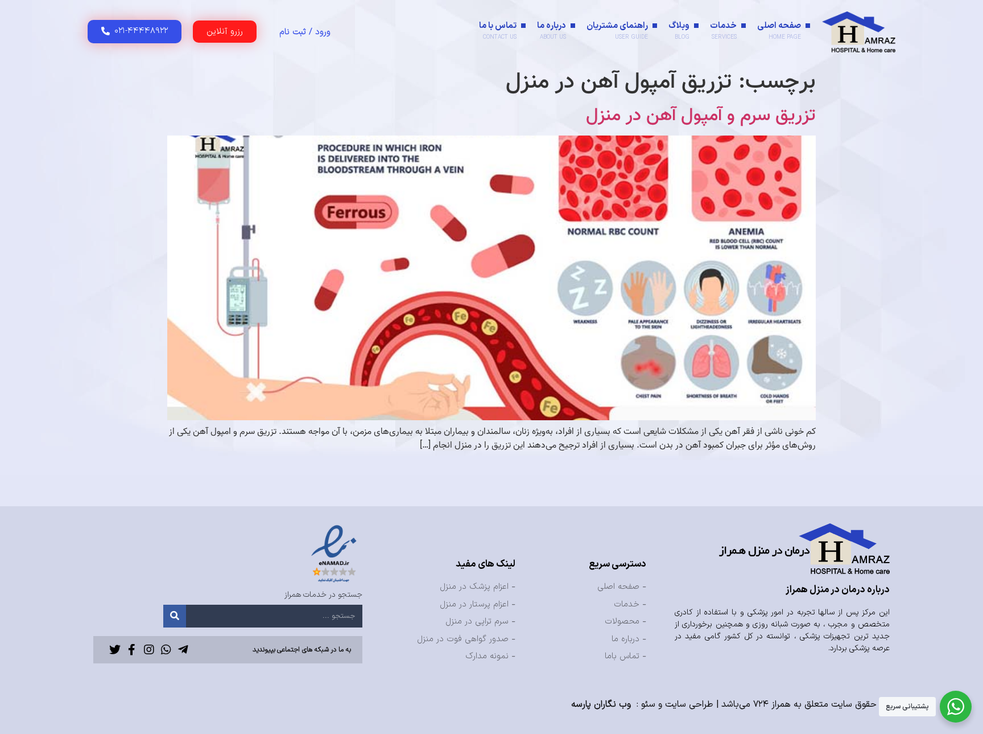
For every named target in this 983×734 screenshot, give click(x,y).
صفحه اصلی (779, 30)
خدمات (723, 30)
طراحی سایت (689, 704)
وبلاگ (678, 30)
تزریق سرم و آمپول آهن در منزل (701, 115)
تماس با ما (498, 30)
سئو (648, 704)
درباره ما (551, 30)
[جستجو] (174, 616)
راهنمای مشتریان (617, 30)
